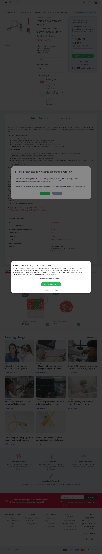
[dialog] (51, 277)
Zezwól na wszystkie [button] (51, 284)
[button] (51, 278)
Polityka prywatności (52, 274)
